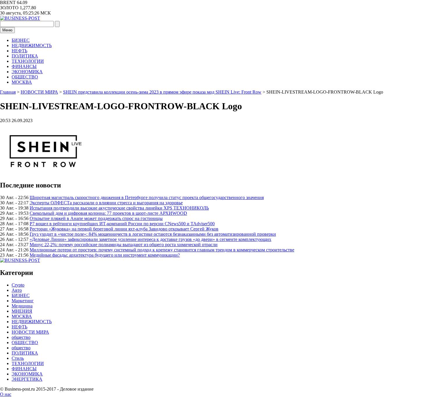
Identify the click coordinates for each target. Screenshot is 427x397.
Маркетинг (23, 300)
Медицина (22, 305)
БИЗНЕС (21, 40)
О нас (5, 394)
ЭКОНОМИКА (27, 71)
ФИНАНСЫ (24, 66)
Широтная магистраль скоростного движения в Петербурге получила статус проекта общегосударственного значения (147, 197)
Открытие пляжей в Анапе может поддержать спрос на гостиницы (96, 218)
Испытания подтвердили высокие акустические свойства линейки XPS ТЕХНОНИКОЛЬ (119, 207)
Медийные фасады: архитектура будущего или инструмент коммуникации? (105, 255)
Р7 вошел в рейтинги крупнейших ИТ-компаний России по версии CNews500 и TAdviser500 (122, 223)
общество (21, 337)
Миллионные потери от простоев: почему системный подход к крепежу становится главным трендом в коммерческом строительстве (162, 249)
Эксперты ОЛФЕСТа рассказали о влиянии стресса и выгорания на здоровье (106, 202)
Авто (17, 290)
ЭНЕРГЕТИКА (27, 379)
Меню (7, 30)
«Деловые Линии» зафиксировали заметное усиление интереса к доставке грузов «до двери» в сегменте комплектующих (150, 239)
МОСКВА (22, 82)
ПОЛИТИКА (25, 55)
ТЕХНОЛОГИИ (28, 61)
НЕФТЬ (19, 50)
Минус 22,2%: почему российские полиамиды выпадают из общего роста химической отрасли (124, 244)
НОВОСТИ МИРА (30, 332)
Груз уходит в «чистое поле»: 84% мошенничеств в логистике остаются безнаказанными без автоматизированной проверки (153, 234)
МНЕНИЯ (22, 311)
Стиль (18, 358)
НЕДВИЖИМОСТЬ (32, 45)
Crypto (18, 284)
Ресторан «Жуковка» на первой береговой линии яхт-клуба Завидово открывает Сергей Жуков (124, 228)
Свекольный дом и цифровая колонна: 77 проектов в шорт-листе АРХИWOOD (108, 213)
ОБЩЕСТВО (25, 76)
